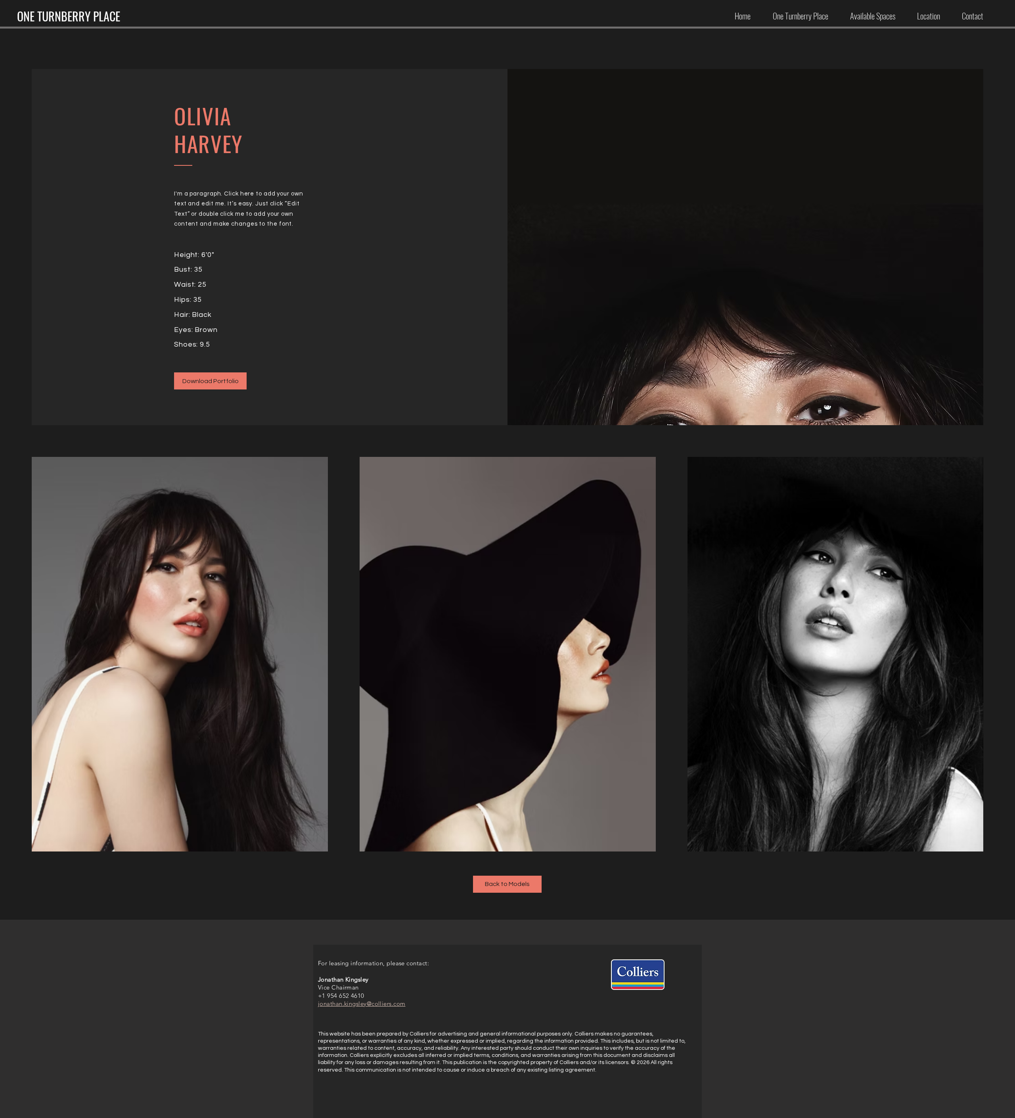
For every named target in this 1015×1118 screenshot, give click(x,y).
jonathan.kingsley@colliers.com (362, 1003)
